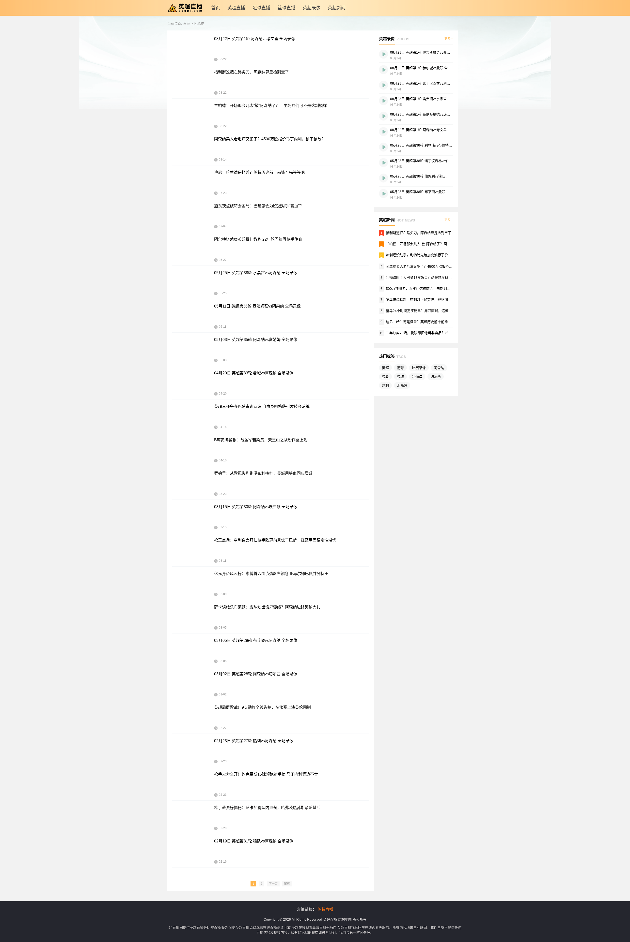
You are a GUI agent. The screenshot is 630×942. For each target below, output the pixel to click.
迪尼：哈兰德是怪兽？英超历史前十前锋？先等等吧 (259, 172)
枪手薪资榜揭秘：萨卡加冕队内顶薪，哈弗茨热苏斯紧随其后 (267, 808)
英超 (385, 368)
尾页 (287, 883)
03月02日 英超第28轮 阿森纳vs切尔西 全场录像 (255, 674)
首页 (215, 7)
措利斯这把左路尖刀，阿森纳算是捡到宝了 (251, 72)
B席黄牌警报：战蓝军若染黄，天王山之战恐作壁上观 (260, 440)
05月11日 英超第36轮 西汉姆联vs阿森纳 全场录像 (257, 306)
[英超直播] (185, 15)
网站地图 (345, 919)
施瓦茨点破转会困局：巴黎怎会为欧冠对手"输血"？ (259, 206)
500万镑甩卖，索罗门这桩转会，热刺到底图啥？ (423, 289)
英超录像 (311, 7)
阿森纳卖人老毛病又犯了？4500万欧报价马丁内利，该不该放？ (269, 139)
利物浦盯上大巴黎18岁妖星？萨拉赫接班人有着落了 (426, 278)
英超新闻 (337, 7)
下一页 (273, 883)
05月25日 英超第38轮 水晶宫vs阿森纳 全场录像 (255, 273)
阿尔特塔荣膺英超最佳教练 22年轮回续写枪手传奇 (258, 239)
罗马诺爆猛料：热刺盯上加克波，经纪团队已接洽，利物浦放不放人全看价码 (444, 300)
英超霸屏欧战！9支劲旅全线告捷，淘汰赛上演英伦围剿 (262, 707)
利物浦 (417, 377)
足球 (400, 368)
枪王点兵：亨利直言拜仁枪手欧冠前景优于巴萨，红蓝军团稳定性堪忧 (275, 540)
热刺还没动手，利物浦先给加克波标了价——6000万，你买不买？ (436, 255)
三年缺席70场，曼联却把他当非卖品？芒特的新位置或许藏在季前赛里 (439, 333)
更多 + (448, 39)
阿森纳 (199, 23)
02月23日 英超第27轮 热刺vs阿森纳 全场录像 (253, 741)
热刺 (385, 385)
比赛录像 (419, 368)
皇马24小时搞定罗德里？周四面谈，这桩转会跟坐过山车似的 (432, 311)
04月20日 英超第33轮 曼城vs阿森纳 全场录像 (253, 373)
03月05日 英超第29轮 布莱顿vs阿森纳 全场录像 (255, 640)
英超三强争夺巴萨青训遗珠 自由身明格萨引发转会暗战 (262, 406)
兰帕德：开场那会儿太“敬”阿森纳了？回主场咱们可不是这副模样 (270, 105)
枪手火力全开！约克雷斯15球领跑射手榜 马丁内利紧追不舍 (266, 774)
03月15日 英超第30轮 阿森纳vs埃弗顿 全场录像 (255, 507)
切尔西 (435, 377)
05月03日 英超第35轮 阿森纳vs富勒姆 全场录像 (255, 340)
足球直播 (261, 7)
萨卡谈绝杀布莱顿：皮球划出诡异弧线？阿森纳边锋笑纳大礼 (267, 607)
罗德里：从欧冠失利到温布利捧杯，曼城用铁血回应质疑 (263, 473)
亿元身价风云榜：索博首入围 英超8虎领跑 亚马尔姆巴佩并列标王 (271, 574)
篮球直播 (286, 7)
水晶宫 (402, 385)
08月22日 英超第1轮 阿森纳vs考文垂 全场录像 (254, 39)
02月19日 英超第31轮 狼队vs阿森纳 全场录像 (253, 841)
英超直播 (236, 7)
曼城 (400, 377)
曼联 (385, 377)
